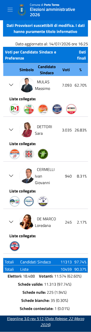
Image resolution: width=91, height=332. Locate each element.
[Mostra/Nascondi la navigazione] (10, 10)
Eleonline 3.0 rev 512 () (45, 322)
